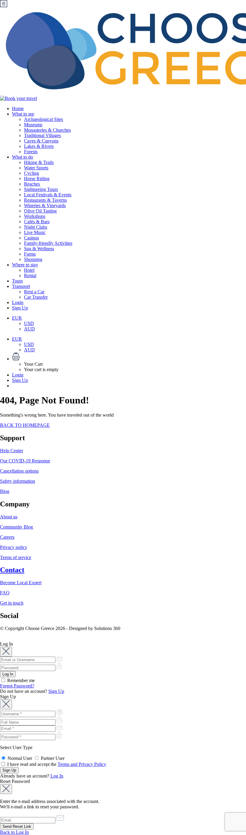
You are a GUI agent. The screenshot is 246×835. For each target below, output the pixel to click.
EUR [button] (17, 318)
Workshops (34, 216)
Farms (30, 253)
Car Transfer (36, 297)
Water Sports (36, 167)
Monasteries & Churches (47, 130)
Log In (56, 775)
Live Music (35, 232)
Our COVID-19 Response (25, 460)
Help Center (11, 450)
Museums (33, 124)
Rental (30, 275)
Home (18, 108)
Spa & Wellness (39, 248)
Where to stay (25, 264)
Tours (17, 280)
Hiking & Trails (39, 162)
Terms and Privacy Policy (82, 764)
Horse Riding (37, 178)
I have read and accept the (56, 764)
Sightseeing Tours (41, 189)
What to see (23, 113)
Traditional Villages (42, 135)
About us (8, 516)
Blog (4, 491)
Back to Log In (14, 832)
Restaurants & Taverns (45, 200)
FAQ (5, 592)
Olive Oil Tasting (40, 210)
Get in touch (11, 602)
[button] (129, 357)
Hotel (29, 270)
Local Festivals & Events (47, 194)
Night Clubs (35, 227)
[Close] (6, 652)
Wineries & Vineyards (45, 205)
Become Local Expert (20, 582)
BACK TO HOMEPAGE (25, 425)
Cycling (31, 173)
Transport (21, 286)
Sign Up (20, 307)
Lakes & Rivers (39, 146)
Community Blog (16, 526)
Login (17, 302)
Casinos (31, 237)
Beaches (32, 183)
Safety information (17, 481)
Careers (7, 537)
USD (29, 323)
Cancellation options (19, 470)
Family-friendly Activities (48, 243)
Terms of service (15, 557)
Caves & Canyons (41, 140)
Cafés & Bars (37, 221)
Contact (12, 570)
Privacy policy (13, 547)
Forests (31, 151)
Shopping (33, 259)
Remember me (20, 680)
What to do (22, 157)
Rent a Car (34, 291)
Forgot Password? (17, 685)
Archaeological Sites (43, 119)
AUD (29, 328)
